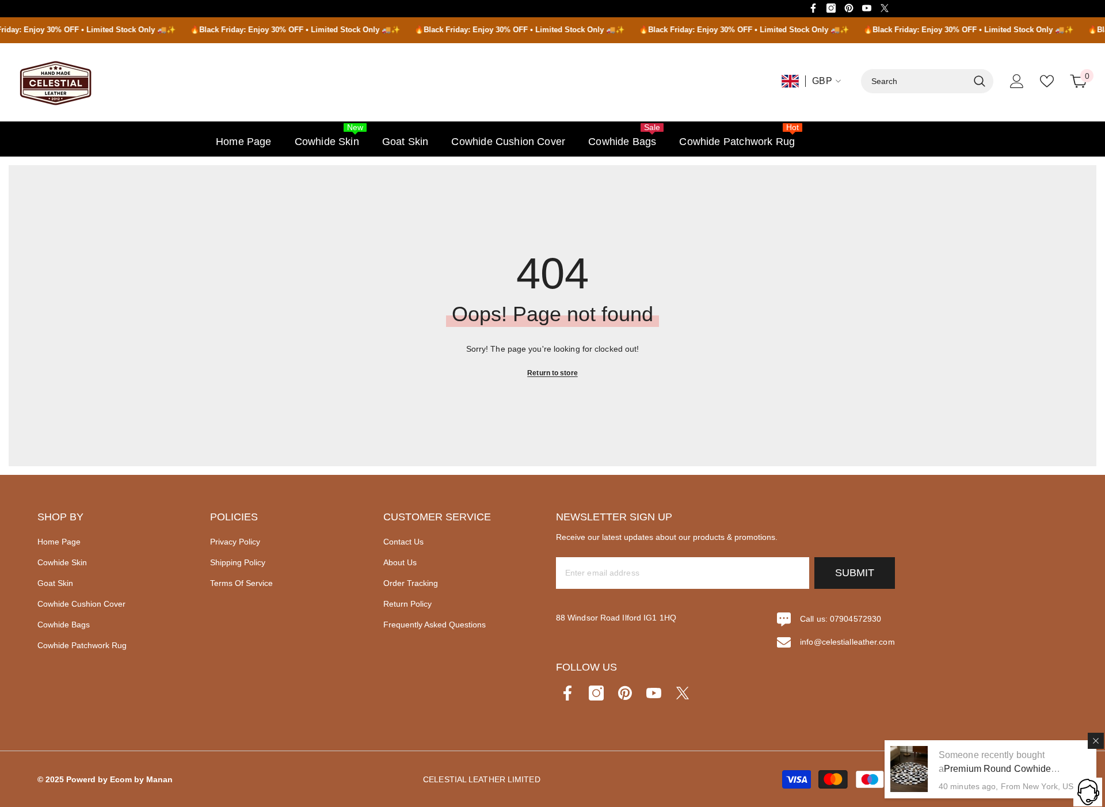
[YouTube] (866, 8)
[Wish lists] (1047, 81)
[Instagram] (831, 8)
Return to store (552, 373)
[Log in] (1017, 81)
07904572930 (855, 618)
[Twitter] (884, 8)
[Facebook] (813, 8)
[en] (790, 81)
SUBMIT (854, 572)
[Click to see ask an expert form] (1087, 792)
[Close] (1096, 741)
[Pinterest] (848, 8)
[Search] (927, 81)
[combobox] (914, 81)
